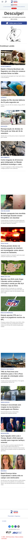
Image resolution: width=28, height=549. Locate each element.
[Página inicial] (14, 511)
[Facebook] (9, 526)
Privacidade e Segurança (14, 516)
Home (4, 521)
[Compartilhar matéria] (15, 526)
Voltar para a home (15, 23)
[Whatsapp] (12, 526)
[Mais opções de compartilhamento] (18, 526)
